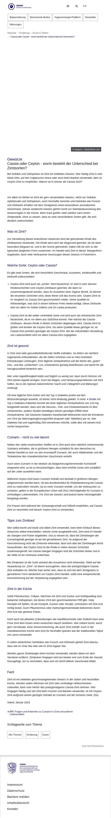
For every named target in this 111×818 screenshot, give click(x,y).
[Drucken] (32, 189)
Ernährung (32, 734)
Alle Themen (15, 734)
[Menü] (68, 6)
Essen (45, 734)
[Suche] (77, 6)
